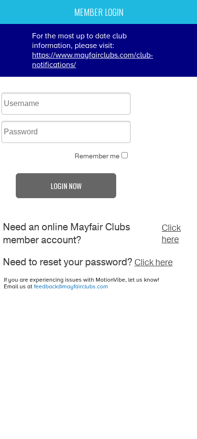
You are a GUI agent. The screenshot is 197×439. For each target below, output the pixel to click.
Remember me (97, 156)
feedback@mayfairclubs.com (71, 286)
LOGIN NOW (66, 185)
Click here (171, 233)
